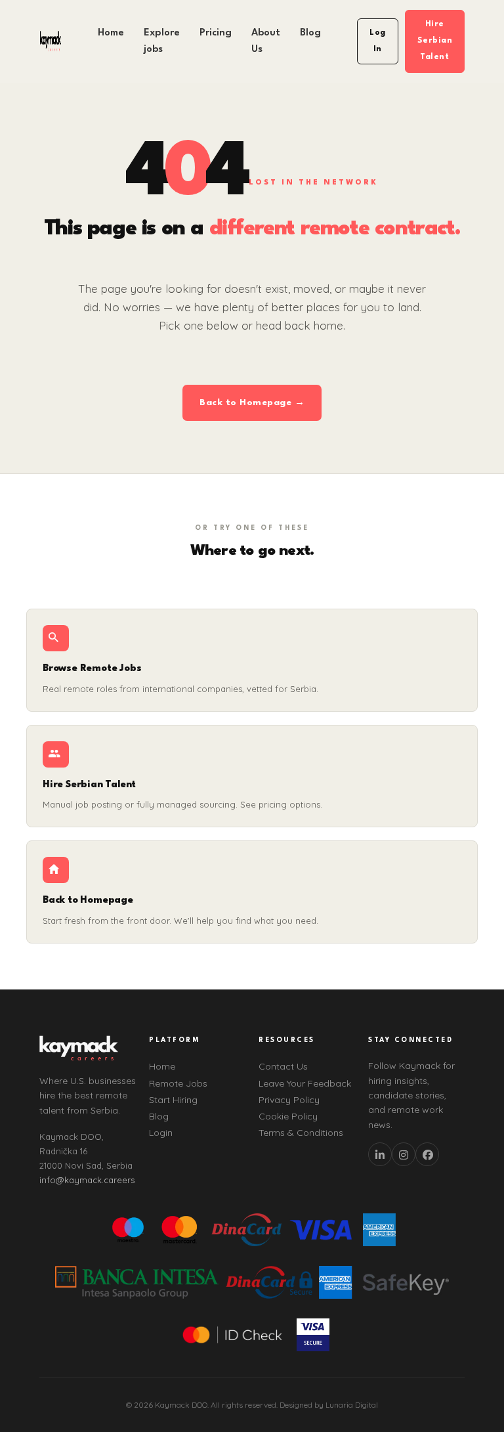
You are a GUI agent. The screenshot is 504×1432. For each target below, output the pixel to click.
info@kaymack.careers (87, 1180)
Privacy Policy (289, 1100)
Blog (310, 33)
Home (111, 33)
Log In (377, 41)
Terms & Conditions (301, 1133)
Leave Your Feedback (305, 1083)
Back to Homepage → (252, 402)
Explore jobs (162, 41)
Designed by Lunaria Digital (329, 1405)
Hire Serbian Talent (435, 40)
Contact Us (283, 1066)
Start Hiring (173, 1100)
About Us (265, 41)
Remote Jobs (178, 1083)
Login (161, 1133)
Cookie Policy (288, 1116)
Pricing (216, 33)
